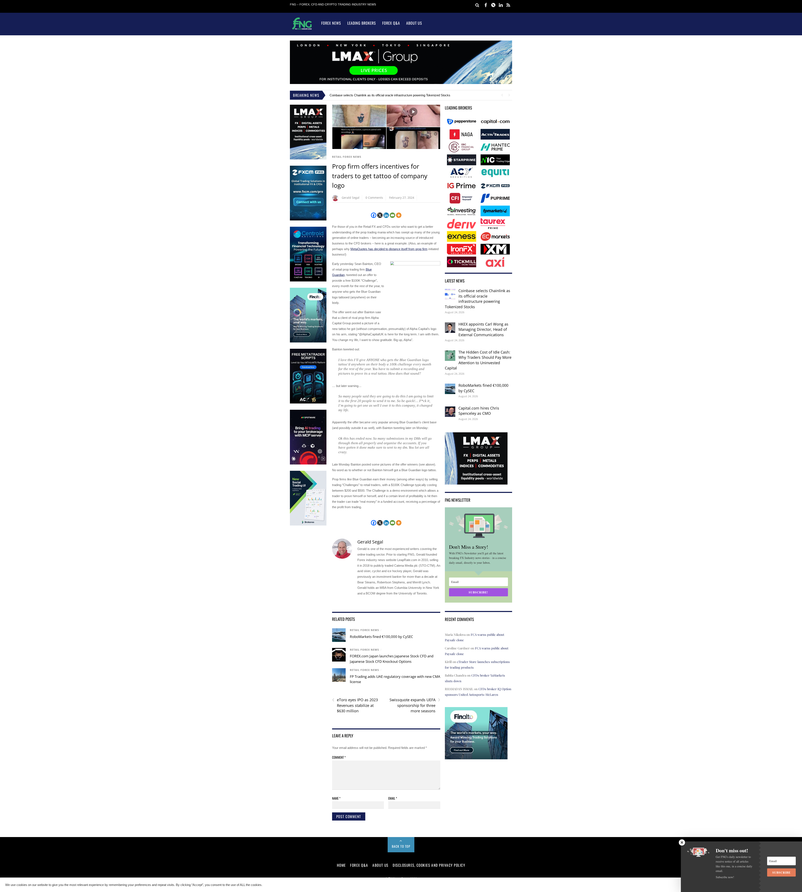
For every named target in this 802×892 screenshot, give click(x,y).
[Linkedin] (386, 215)
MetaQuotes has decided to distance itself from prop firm (389, 249)
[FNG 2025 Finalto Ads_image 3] (308, 341)
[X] (380, 215)
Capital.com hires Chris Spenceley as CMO (478, 411)
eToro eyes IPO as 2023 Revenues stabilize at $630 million (355, 705)
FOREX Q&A (359, 865)
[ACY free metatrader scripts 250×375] (308, 402)
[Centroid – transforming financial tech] (308, 280)
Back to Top (401, 846)
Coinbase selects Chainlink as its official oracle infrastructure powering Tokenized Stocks (390, 95)
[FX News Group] (302, 29)
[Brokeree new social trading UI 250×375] (308, 524)
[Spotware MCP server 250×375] (308, 463)
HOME (341, 865)
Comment (339, 757)
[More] (398, 215)
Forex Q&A (391, 23)
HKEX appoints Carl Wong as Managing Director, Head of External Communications (483, 329)
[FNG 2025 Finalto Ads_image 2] (476, 756)
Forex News (331, 23)
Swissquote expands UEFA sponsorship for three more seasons (415, 705)
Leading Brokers (361, 23)
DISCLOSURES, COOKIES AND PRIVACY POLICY (429, 865)
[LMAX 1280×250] (401, 83)
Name (336, 798)
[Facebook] (373, 215)
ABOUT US (380, 865)
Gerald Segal (350, 198)
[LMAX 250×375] (308, 158)
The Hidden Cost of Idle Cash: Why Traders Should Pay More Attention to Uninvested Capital (478, 360)
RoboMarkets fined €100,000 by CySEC (381, 636)
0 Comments (374, 198)
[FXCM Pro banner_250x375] (308, 219)
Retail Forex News (346, 157)
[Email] (392, 215)
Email (392, 798)
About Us (414, 23)
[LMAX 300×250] (476, 481)
